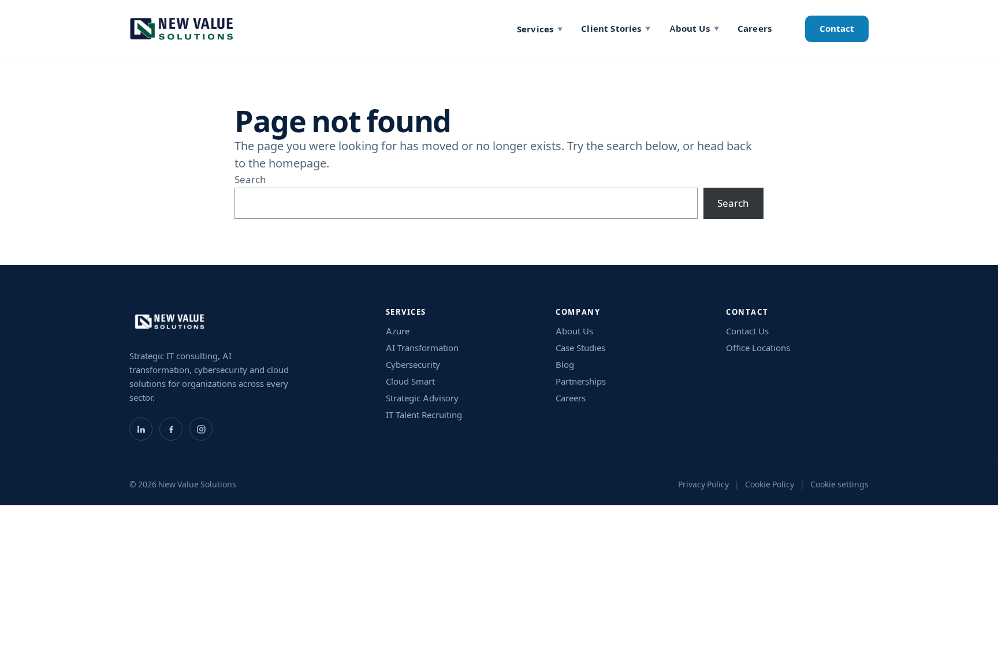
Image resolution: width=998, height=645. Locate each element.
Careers (755, 28)
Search (250, 179)
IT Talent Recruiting (424, 415)
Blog (565, 365)
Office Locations (758, 348)
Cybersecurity (413, 365)
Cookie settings (839, 484)
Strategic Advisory (422, 398)
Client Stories (615, 28)
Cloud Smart (410, 381)
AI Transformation (422, 348)
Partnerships (581, 381)
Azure (397, 331)
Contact (837, 28)
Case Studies (580, 348)
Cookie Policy (769, 484)
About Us (694, 28)
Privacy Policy (703, 484)
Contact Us (747, 331)
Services (540, 29)
